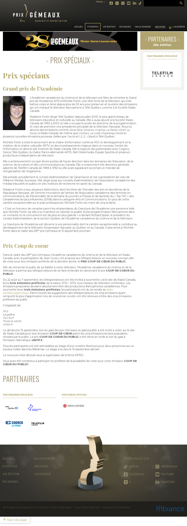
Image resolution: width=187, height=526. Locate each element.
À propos (10, 466)
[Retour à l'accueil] (93, 464)
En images (125, 26)
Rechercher (181, 3)
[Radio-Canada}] (73, 406)
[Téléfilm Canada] (162, 74)
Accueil (78, 26)
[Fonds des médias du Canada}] (35, 408)
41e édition (11, 474)
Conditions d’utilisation (116, 507)
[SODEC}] (12, 408)
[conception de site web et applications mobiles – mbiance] (170, 509)
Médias (99, 2)
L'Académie (179, 26)
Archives (160, 26)
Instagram (123, 3)
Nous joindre (143, 26)
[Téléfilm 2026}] (37, 424)
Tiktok (140, 3)
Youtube (129, 3)
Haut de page (16, 520)
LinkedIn (135, 3)
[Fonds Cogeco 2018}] (14, 424)
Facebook (111, 3)
